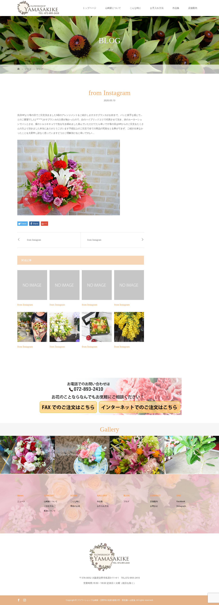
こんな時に (135, 7)
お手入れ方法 (157, 7)
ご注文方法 (49, 506)
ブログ (126, 501)
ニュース (21, 501)
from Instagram (34, 240)
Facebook (181, 501)
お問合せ (154, 506)
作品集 (176, 7)
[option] (27, 455)
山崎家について (113, 7)
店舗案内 (192, 7)
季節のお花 (75, 506)
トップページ (89, 7)
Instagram (181, 506)
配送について (49, 510)
